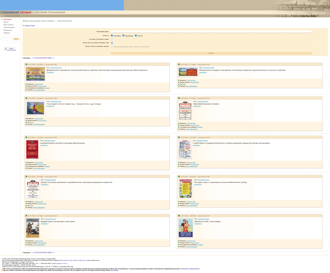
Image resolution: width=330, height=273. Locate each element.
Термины (6, 33)
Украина (200, 244)
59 (50, 58)
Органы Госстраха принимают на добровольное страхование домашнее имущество (76, 182)
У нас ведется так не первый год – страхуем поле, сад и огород (74, 104)
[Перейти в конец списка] (53, 58)
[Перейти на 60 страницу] (52, 58)
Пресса (6, 22)
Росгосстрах (39, 84)
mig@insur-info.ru (61, 263)
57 (47, 58)
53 (39, 58)
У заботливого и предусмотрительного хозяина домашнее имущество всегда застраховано (231, 143)
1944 (31, 122)
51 (35, 58)
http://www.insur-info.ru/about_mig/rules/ (72, 260)
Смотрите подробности (190, 269)
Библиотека (7, 30)
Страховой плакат (56, 67)
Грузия (47, 88)
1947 (31, 205)
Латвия (200, 127)
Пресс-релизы (8, 24)
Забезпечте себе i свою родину (207, 221)
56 (45, 58)
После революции (39, 90)
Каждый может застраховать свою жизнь (58, 221)
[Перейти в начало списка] (32, 58)
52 (37, 58)
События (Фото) (9, 27)
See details (114, 270)
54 (41, 58)
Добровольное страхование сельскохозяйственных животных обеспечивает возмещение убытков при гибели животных (97, 70)
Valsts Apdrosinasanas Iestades (206, 104)
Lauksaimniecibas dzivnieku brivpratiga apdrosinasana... (63, 143)
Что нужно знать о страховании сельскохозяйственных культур (220, 182)
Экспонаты (7, 19)
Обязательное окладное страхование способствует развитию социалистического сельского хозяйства (242, 70)
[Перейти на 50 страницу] (33, 58)
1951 (184, 84)
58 (49, 58)
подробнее (50, 72)
